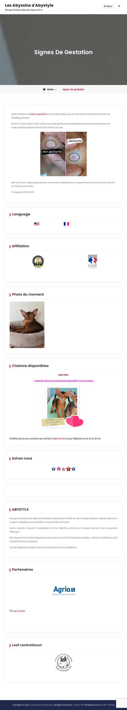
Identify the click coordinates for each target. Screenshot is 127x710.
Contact (77, 705)
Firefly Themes (108, 705)
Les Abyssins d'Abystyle (29, 5)
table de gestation (38, 114)
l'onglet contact (58, 438)
